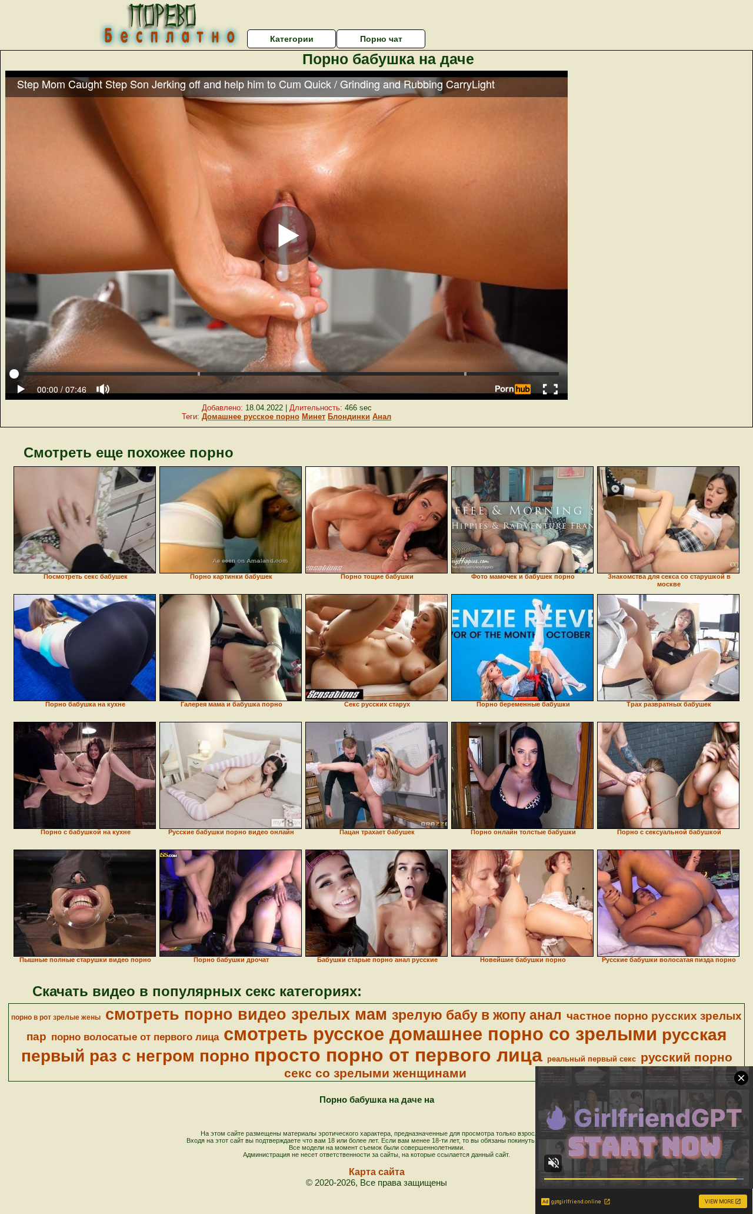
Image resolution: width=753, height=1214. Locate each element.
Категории (292, 39)
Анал (381, 416)
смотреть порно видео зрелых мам (246, 1014)
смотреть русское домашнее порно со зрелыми (440, 1034)
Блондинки (349, 416)
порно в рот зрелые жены (56, 1017)
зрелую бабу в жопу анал (477, 1015)
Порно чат (381, 39)
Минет (313, 416)
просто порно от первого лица (398, 1055)
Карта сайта (377, 1172)
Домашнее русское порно (250, 416)
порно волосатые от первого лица (135, 1037)
